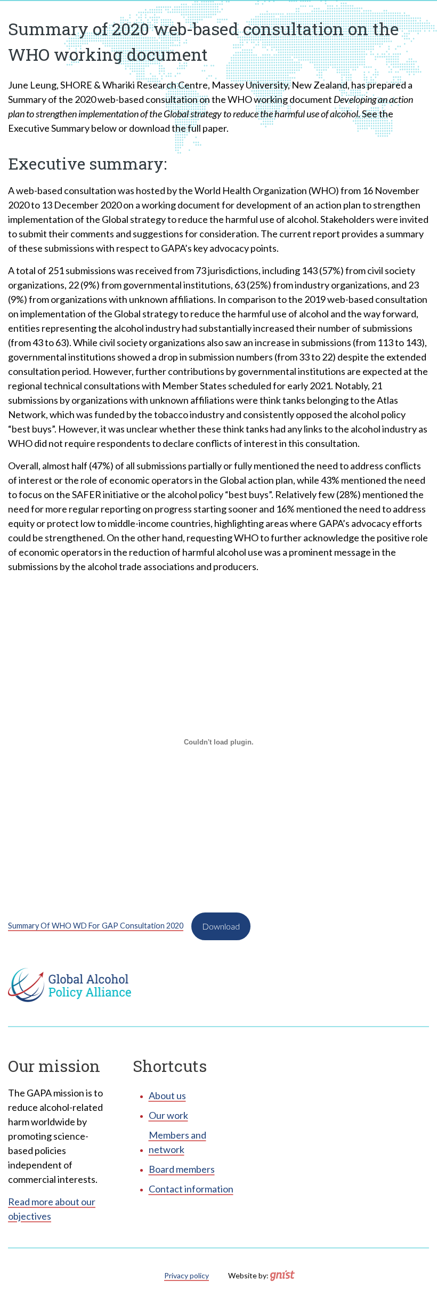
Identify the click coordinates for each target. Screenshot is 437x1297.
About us (167, 1095)
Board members (182, 1169)
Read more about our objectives (51, 1209)
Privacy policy (186, 1275)
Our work (168, 1115)
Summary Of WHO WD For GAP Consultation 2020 (95, 925)
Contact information (191, 1189)
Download (221, 926)
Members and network (177, 1142)
